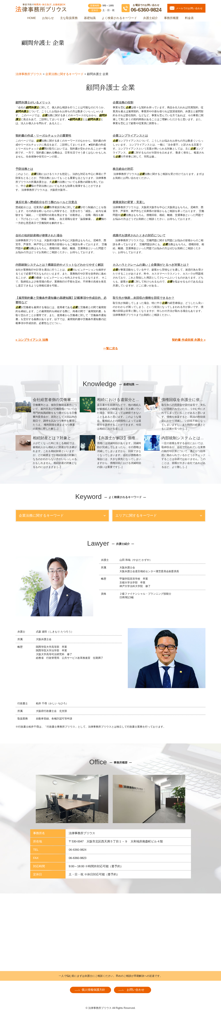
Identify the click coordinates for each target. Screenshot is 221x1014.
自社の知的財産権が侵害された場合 (39, 235)
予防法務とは (24, 169)
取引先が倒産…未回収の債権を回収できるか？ (143, 298)
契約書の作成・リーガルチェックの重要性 (43, 135)
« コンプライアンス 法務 (32, 339)
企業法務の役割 (123, 102)
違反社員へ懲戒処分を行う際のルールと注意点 (46, 202)
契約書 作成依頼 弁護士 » (188, 339)
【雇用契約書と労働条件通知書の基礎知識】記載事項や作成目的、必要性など (61, 300)
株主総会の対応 (123, 169)
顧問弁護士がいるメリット (33, 102)
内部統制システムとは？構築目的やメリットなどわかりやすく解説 (60, 264)
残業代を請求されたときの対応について (139, 235)
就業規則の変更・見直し (129, 202)
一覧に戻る (110, 348)
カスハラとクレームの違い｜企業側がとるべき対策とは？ (151, 264)
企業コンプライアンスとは (130, 135)
